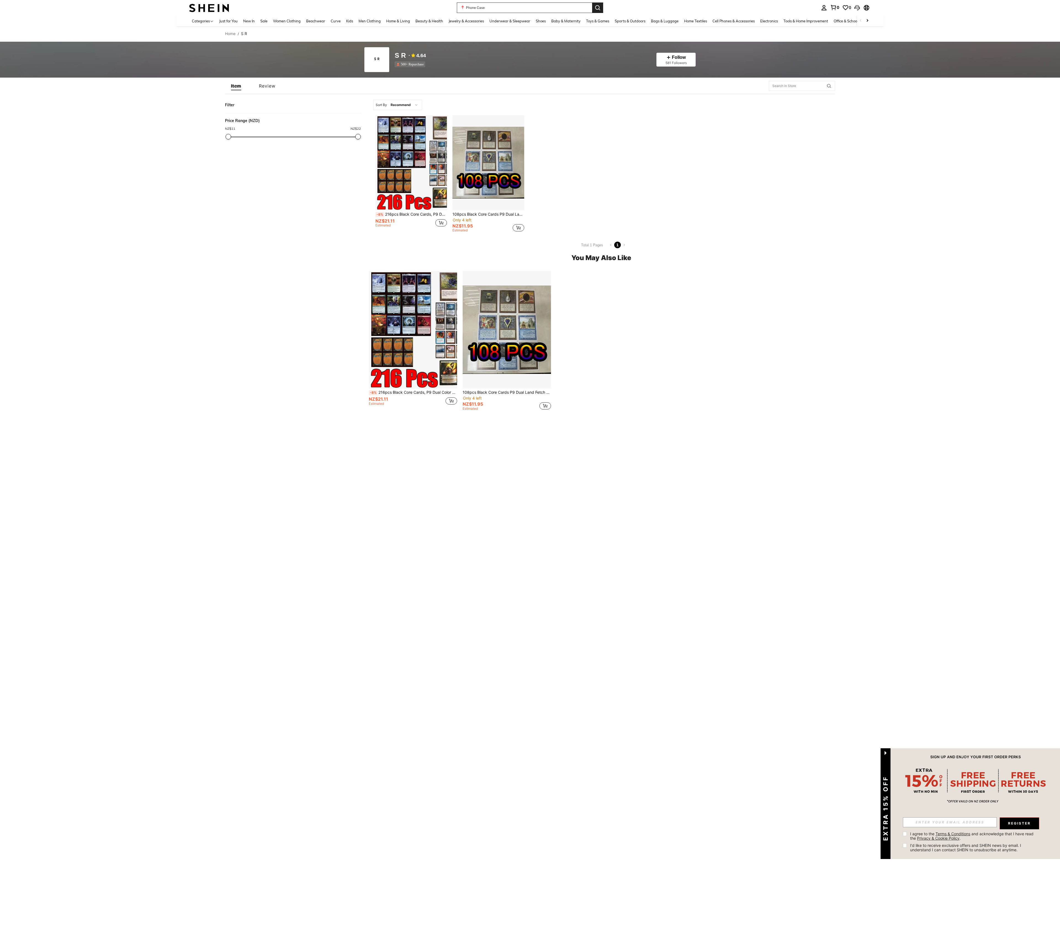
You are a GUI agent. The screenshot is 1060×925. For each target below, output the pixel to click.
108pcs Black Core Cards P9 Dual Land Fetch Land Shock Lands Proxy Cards (488, 214)
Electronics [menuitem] (769, 21)
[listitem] (411, 64)
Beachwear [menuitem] (315, 21)
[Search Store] (828, 85)
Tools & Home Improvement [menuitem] (805, 21)
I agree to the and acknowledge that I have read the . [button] (972, 836)
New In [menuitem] (249, 21)
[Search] (597, 7)
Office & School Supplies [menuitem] (853, 21)
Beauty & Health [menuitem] (429, 21)
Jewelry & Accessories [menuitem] (466, 21)
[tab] (236, 86)
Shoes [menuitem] (541, 21)
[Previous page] (611, 245)
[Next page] (624, 245)
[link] (834, 7)
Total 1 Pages (592, 245)
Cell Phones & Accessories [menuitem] (733, 21)
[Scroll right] (867, 20)
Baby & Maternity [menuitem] (566, 21)
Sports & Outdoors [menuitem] (630, 21)
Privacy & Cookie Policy (938, 838)
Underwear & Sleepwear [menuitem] (509, 21)
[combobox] (397, 105)
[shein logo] (209, 8)
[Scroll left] (861, 20)
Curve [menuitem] (336, 21)
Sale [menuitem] (263, 21)
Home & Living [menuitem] (398, 21)
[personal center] (824, 7)
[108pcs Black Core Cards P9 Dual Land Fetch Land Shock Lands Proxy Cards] (488, 162)
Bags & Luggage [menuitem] (665, 21)
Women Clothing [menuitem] (287, 21)
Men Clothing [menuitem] (370, 21)
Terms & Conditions (953, 833)
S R (400, 55)
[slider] (228, 136)
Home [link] (230, 33)
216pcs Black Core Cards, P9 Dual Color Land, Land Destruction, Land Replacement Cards (412, 214)
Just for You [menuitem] (228, 21)
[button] (857, 7)
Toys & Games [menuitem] (597, 21)
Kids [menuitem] (349, 21)
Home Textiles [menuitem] (695, 21)
